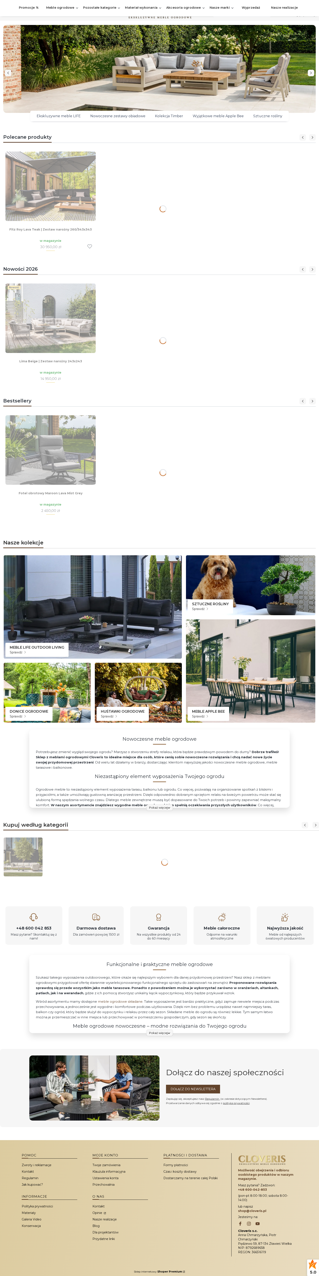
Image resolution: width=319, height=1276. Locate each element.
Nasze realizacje (104, 1219)
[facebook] (240, 1224)
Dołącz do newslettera (193, 1089)
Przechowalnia (103, 1185)
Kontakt (28, 1172)
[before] (8, 73)
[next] (311, 73)
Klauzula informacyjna (108, 1172)
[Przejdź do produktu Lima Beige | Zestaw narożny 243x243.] (50, 318)
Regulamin (212, 1098)
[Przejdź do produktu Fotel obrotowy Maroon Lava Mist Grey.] (50, 450)
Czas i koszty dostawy (180, 1172)
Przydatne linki (103, 1239)
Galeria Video (31, 1219)
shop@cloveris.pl (252, 1211)
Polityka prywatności (37, 1206)
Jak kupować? (32, 1185)
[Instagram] (249, 1224)
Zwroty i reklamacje (36, 1165)
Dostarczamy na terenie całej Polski (190, 1178)
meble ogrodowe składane (120, 1001)
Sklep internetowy (158, 1271)
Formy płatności (175, 1165)
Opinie (97, 1213)
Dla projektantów (105, 1232)
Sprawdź (16, 652)
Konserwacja (31, 1226)
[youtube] (257, 1224)
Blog (96, 1226)
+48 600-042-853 (252, 1190)
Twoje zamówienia (106, 1165)
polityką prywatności (236, 1103)
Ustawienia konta (105, 1178)
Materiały (29, 1213)
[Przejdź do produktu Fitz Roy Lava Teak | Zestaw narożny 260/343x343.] (50, 186)
